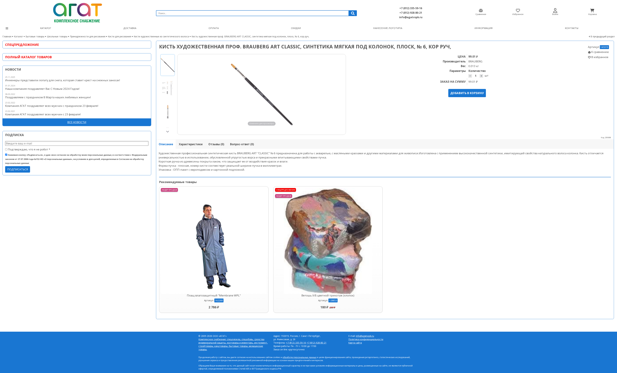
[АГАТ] (76, 12)
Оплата (214, 28)
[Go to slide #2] (167, 88)
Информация (483, 28)
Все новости (76, 122)
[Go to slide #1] (167, 65)
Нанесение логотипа (387, 28)
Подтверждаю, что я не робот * (28, 149)
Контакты (571, 28)
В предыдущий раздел (602, 36)
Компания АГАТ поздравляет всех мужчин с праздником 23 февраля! (51, 105)
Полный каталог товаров (28, 57)
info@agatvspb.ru (410, 17)
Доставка (129, 28)
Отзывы (216, 144)
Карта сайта (355, 342)
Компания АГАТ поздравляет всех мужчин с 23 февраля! (43, 114)
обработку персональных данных (299, 357)
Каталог (45, 28)
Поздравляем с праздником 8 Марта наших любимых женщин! (48, 97)
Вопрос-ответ (242, 144)
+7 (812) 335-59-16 (410, 8)
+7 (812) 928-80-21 (410, 12)
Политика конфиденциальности (365, 339)
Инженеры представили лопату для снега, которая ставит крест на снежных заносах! (62, 80)
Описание (166, 144)
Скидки (296, 28)
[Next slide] (340, 94)
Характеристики (191, 144)
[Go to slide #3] (167, 111)
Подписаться (17, 169)
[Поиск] (353, 13)
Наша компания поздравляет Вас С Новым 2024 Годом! (42, 88)
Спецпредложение (22, 44)
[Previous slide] (183, 94)
